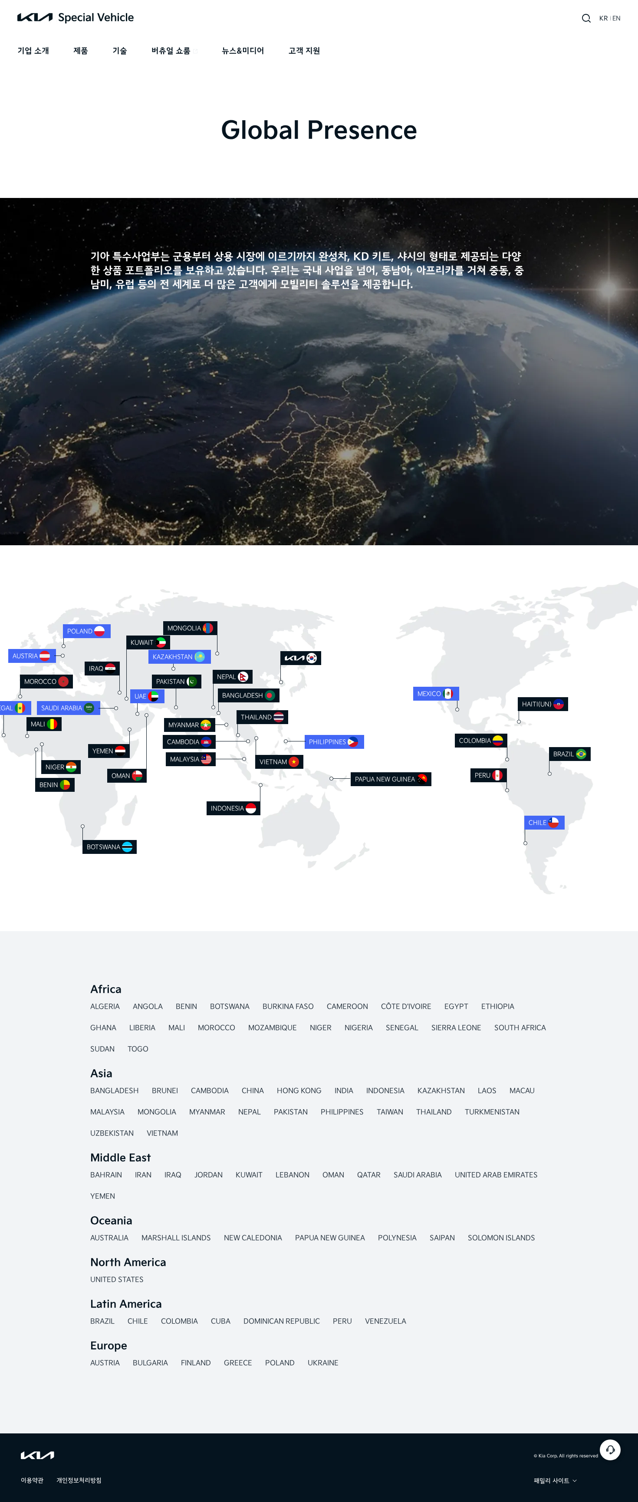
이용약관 (32, 1480)
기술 (119, 51)
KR (603, 18)
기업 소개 (33, 51)
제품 (80, 51)
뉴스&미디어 (243, 51)
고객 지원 (304, 51)
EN (616, 18)
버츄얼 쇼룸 (171, 51)
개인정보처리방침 (79, 1480)
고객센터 (610, 1449)
